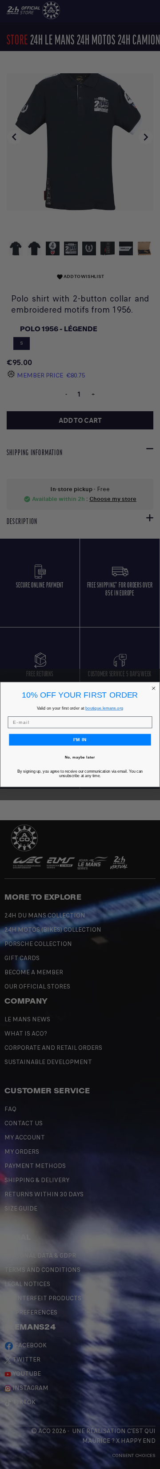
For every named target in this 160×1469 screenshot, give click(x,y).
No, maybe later (80, 757)
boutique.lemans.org (104, 708)
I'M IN (80, 739)
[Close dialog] (153, 688)
